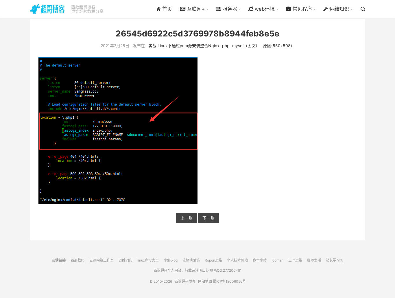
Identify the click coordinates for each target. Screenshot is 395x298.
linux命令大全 (148, 260)
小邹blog (171, 260)
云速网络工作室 (101, 260)
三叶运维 (295, 260)
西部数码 (77, 260)
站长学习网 (334, 260)
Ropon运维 (213, 260)
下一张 (208, 218)
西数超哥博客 (47, 9)
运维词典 (125, 260)
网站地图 (205, 281)
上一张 (186, 218)
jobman (277, 260)
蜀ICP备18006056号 (229, 281)
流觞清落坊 (191, 260)
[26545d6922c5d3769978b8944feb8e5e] (197, 130)
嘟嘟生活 (314, 260)
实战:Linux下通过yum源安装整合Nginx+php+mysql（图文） (204, 45)
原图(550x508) (277, 45)
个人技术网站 (237, 260)
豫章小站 (260, 260)
